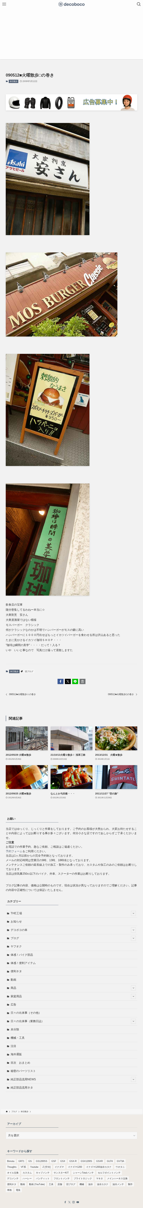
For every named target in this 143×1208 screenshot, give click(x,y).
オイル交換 (12, 1172)
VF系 (23, 1167)
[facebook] (65, 1202)
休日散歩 (13, 81)
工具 (51, 1184)
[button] (60, 681)
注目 (13, 1046)
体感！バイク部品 (22, 954)
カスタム (27, 1172)
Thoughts (12, 1167)
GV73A (120, 1161)
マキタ (99, 1178)
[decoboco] (71, 4)
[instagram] (73, 1202)
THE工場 (16, 913)
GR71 (21, 1161)
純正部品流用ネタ (22, 1087)
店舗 (60, 1184)
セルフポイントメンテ (109, 1172)
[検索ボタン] (139, 4)
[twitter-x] (69, 1202)
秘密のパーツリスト (23, 1070)
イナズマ (59, 1167)
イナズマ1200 (75, 1167)
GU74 (110, 1161)
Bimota (10, 1161)
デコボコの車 (19, 929)
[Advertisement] (71, 34)
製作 (130, 1184)
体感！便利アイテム (23, 963)
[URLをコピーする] (82, 681)
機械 (82, 1184)
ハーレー (27, 1178)
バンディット (43, 1178)
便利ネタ (16, 971)
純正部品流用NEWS (23, 1079)
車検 (9, 1190)
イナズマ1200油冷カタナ (98, 1167)
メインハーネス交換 (117, 1178)
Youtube (34, 1167)
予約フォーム (14, 851)
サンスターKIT (61, 1172)
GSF (53, 1161)
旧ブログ (29, 671)
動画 (13, 979)
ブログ (15, 938)
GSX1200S (86, 1161)
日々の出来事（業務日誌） (27, 1021)
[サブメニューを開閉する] (133, 913)
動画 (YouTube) (37, 1184)
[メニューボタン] (4, 4)
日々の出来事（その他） (26, 1012)
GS (30, 1161)
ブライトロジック (83, 1178)
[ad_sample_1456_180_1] (71, 109)
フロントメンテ (62, 1178)
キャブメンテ (43, 1172)
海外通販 (16, 1054)
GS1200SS (41, 1161)
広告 (13, 1004)
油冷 (90, 1184)
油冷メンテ (118, 1184)
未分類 (15, 1029)
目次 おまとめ (20, 1062)
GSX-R (73, 1161)
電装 (18, 1190)
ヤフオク (16, 946)
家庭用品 (16, 996)
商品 (13, 987)
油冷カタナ (102, 1184)
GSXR (99, 1161)
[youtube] (77, 1202)
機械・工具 (18, 1037)
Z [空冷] (47, 1167)
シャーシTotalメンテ (83, 1172)
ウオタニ (120, 1167)
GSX (62, 1161)
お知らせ (16, 921)
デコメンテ (12, 1178)
